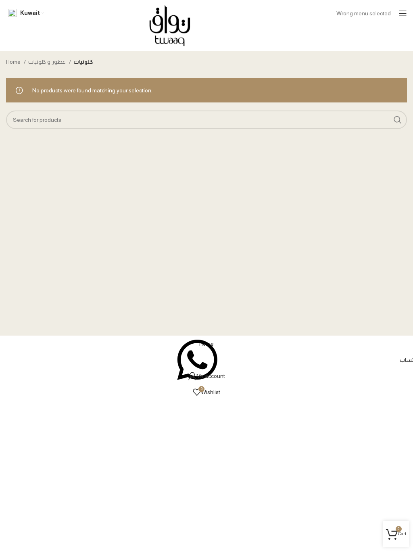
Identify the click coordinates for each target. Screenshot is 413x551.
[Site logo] (170, 25)
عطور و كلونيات (47, 61)
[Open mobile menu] (403, 13)
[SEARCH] (397, 120)
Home (14, 61)
